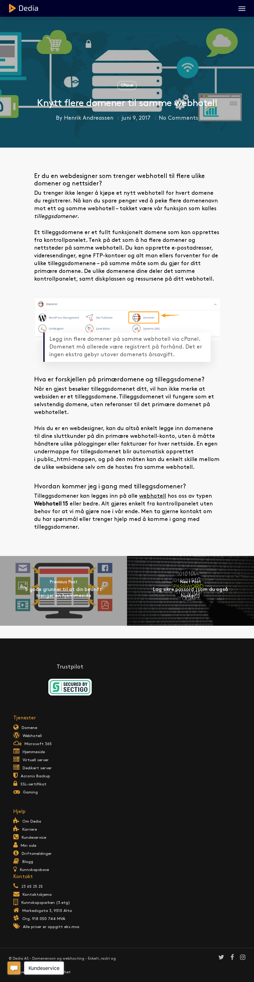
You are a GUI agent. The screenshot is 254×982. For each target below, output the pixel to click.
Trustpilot (70, 666)
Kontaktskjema (37, 894)
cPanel (127, 85)
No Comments (178, 118)
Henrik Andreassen (88, 118)
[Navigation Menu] (242, 8)
